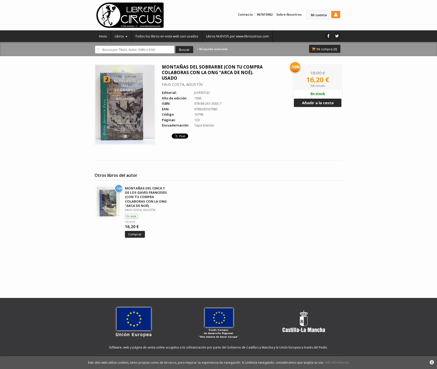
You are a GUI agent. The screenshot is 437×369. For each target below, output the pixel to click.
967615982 (265, 14)
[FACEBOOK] (328, 36)
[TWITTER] (337, 36)
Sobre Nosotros (289, 14)
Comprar (135, 234)
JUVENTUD (202, 92)
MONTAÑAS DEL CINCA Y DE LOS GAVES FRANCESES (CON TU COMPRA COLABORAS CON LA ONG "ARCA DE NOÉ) (146, 197)
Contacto (245, 14)
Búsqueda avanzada (213, 49)
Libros (120, 36)
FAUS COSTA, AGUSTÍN (182, 84)
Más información (337, 362)
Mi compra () (326, 49)
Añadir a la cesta (318, 102)
